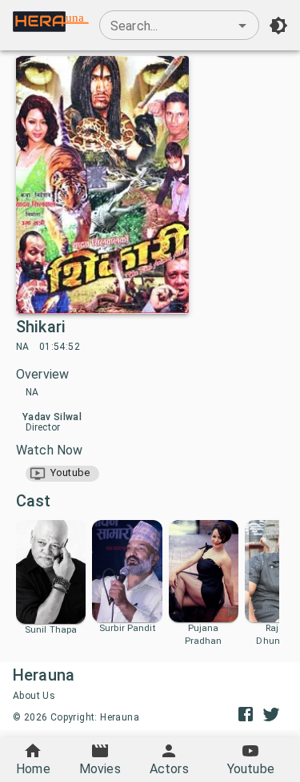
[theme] (278, 25)
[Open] (242, 25)
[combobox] (179, 25)
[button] (62, 474)
